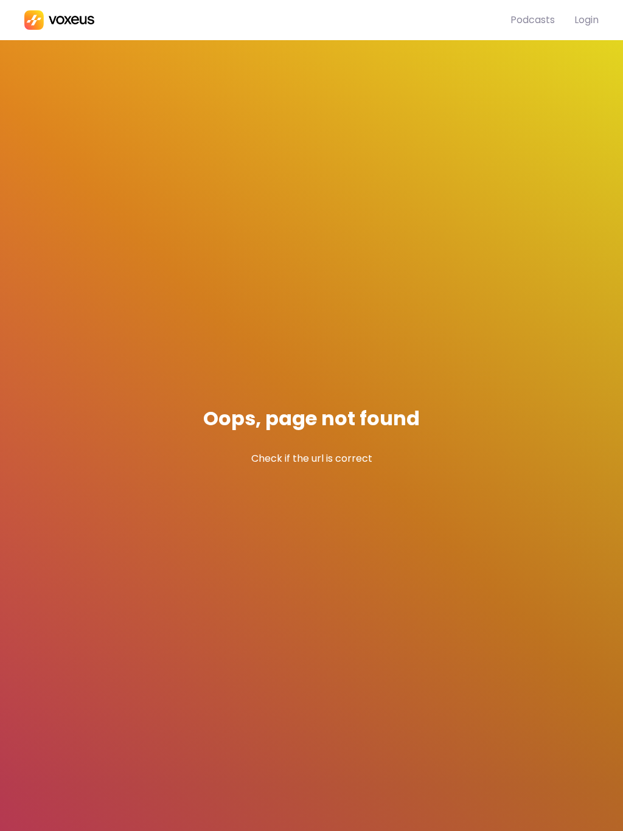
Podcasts (532, 20)
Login (586, 20)
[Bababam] (267, 20)
